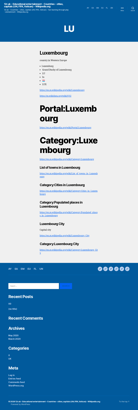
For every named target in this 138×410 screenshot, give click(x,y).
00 (9, 304)
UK (9, 359)
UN (111, 8)
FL (107, 8)
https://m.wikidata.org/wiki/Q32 (55, 96)
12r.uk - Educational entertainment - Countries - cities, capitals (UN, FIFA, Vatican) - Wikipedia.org (33, 5)
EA (93, 8)
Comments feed (16, 382)
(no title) (12, 309)
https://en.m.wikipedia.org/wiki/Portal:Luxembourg (65, 127)
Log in (11, 375)
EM (97, 8)
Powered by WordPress (20, 404)
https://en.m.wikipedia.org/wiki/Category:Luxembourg (67, 159)
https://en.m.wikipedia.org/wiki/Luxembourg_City (64, 235)
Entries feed (14, 378)
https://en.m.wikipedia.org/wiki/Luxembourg (62, 90)
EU (102, 8)
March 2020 (14, 339)
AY (88, 8)
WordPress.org (16, 385)
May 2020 (13, 335)
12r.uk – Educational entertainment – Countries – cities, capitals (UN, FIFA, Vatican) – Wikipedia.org (57, 401)
